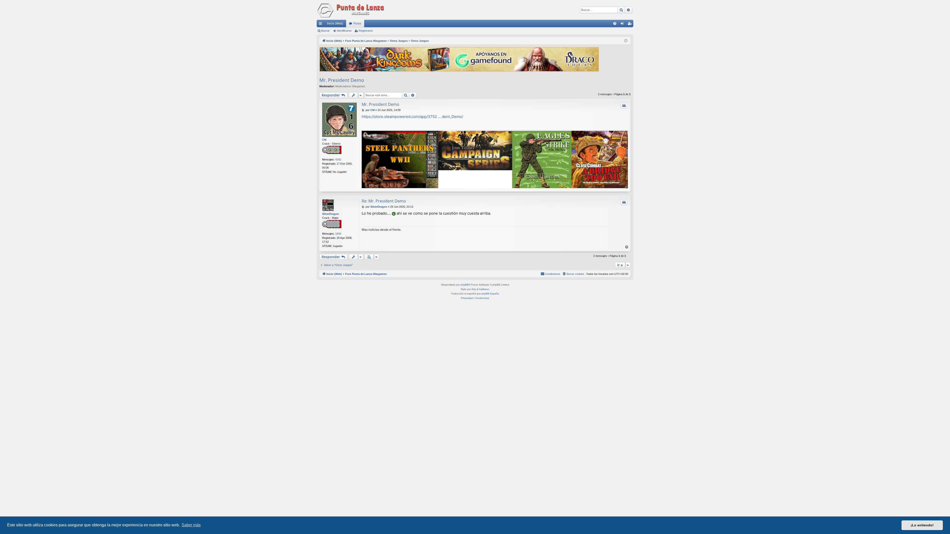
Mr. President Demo (341, 80)
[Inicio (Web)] (351, 10)
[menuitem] (614, 23)
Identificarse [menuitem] (623, 24)
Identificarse (344, 30)
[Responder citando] (624, 106)
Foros (357, 23)
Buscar (325, 30)
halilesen (484, 289)
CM (324, 139)
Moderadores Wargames (350, 86)
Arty (474, 289)
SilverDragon (330, 213)
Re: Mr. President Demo (384, 201)
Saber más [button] (191, 525)
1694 (338, 233)
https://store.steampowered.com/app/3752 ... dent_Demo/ (412, 116)
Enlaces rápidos (321, 24)
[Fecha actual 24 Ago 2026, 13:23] (625, 41)
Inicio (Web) (335, 23)
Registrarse (366, 30)
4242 (338, 159)
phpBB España (490, 293)
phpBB (465, 284)
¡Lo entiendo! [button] (922, 525)
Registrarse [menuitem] (630, 24)
